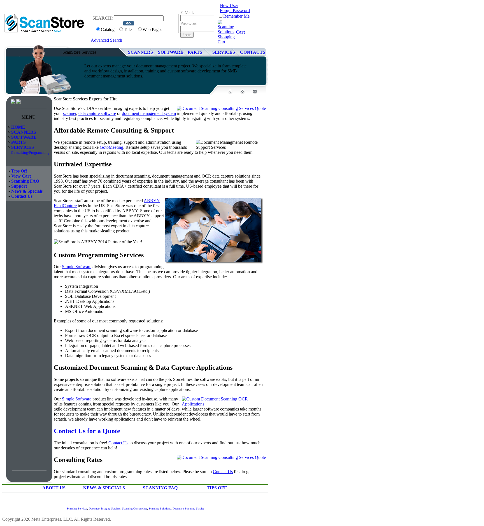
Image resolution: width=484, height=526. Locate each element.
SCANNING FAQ (160, 487)
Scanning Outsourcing (134, 508)
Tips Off (19, 171)
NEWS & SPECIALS (104, 487)
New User (229, 5)
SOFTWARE (170, 52)
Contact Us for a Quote (87, 431)
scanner (69, 113)
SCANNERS (140, 52)
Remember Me (236, 16)
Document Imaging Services (104, 508)
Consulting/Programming (30, 152)
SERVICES (223, 52)
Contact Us (21, 196)
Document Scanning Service (188, 508)
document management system (149, 113)
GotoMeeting (111, 147)
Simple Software (76, 266)
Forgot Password (235, 10)
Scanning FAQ (25, 181)
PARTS (195, 52)
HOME (18, 127)
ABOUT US (54, 487)
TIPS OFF (217, 487)
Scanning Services (77, 508)
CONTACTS (252, 52)
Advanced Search (106, 40)
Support (19, 186)
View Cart (21, 176)
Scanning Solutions (160, 508)
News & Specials (27, 191)
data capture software (97, 113)
